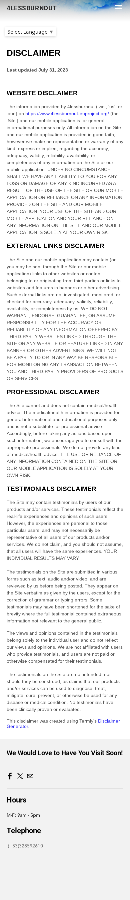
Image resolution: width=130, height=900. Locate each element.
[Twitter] (20, 776)
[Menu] (118, 8)
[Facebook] (10, 776)
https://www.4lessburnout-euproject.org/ (67, 113)
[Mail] (30, 776)
